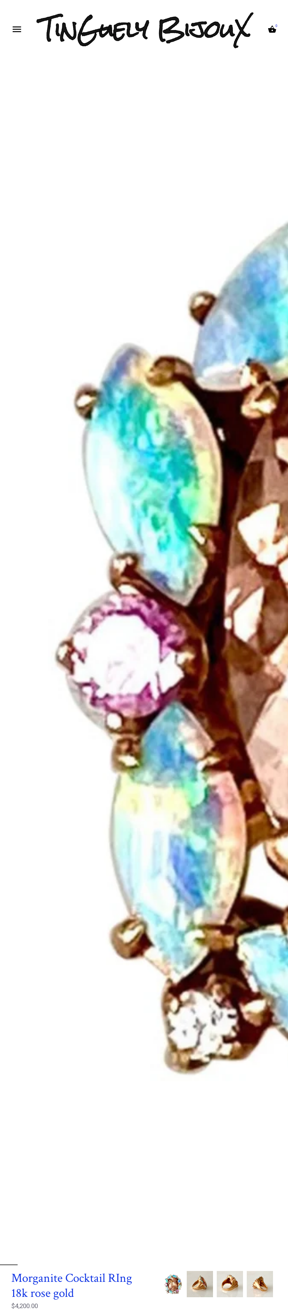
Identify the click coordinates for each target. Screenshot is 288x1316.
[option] (173, 1284)
